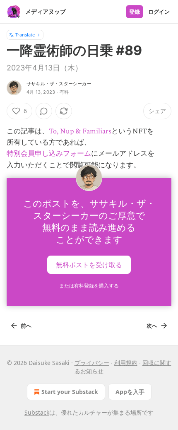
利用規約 (125, 363)
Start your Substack (69, 392)
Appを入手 (129, 392)
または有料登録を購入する (89, 285)
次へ (152, 325)
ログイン (159, 11)
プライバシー (92, 363)
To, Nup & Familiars (80, 131)
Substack (36, 412)
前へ (26, 325)
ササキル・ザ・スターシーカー (58, 84)
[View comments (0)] (44, 111)
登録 (134, 11)
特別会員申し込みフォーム (49, 153)
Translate (25, 34)
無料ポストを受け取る (89, 264)
